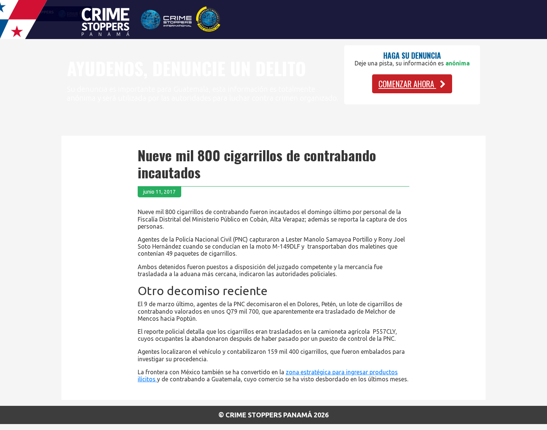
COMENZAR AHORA (407, 84)
